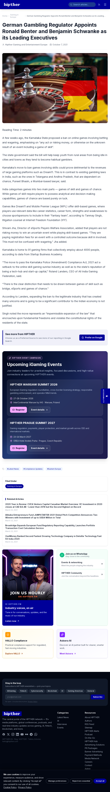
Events (60, 727)
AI (62, 691)
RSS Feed (89, 724)
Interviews (62, 724)
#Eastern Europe (54, 469)
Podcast (89, 734)
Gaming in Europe (14, 16)
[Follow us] (99, 4)
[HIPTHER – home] (12, 4)
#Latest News (13, 469)
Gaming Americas (75, 691)
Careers (88, 762)
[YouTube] (22, 734)
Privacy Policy (25, 787)
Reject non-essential (81, 781)
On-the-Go (90, 738)
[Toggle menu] (105, 4)
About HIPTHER (92, 717)
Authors (88, 721)
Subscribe (97, 697)
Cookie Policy (10, 787)
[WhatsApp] (35, 734)
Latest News (63, 717)
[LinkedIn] (17, 734)
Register (20, 409)
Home (4, 16)
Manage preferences (57, 781)
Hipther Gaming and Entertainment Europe (26, 44)
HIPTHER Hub (91, 741)
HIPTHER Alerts (92, 731)
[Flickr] (26, 734)
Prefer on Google (93, 337)
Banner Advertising (94, 751)
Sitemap (88, 727)
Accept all (100, 781)
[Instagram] (12, 734)
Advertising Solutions (95, 744)
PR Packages (91, 748)
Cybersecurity (37, 691)
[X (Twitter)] (8, 734)
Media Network (92, 758)
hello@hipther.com (10, 741)
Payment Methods (93, 755)
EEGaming (11, 691)
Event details (38, 409)
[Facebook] (3, 734)
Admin (88, 768)
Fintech (23, 691)
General (90, 691)
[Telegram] (31, 734)
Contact (88, 765)
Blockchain (52, 691)
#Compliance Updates (33, 469)
